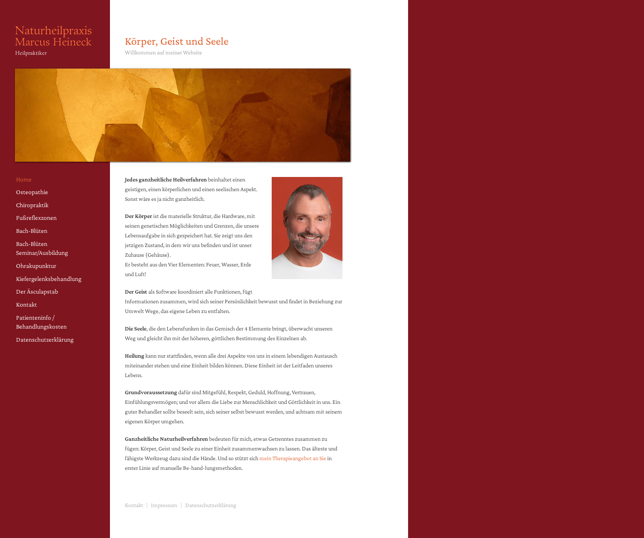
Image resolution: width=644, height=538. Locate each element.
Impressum (164, 505)
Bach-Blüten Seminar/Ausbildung (42, 248)
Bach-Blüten (31, 230)
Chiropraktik (32, 205)
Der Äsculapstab (37, 291)
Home (24, 179)
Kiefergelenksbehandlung (48, 278)
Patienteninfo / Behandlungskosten (41, 322)
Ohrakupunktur (36, 265)
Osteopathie (32, 192)
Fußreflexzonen (36, 217)
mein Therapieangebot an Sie (292, 458)
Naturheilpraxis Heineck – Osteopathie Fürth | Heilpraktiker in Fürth (56, 48)
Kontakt (26, 304)
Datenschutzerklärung (44, 339)
